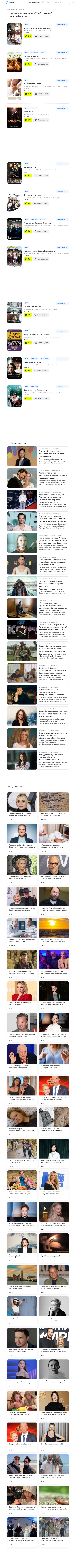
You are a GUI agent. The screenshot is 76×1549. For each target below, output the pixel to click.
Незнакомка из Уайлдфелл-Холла (39, 251)
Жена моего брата (32, 84)
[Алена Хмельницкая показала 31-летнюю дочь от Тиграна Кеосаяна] (54, 1374)
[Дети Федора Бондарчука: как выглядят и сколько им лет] (54, 870)
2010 (35, 30)
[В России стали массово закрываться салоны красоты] (54, 838)
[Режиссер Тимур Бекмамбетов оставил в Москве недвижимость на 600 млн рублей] (54, 901)
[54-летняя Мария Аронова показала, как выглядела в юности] (54, 1311)
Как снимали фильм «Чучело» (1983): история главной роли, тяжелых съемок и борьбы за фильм (53, 540)
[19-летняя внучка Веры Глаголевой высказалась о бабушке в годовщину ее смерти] (22, 1406)
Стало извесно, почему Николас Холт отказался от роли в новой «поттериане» (52, 518)
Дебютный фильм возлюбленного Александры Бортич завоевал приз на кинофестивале (52, 670)
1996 (42, 253)
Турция (59, 197)
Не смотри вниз (31, 56)
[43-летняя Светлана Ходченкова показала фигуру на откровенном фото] (54, 1216)
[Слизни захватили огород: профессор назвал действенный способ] (54, 1500)
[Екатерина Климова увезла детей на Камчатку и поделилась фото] (54, 1406)
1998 (36, 170)
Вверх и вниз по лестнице (36, 334)
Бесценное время (32, 195)
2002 (36, 365)
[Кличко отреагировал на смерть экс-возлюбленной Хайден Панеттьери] (54, 1090)
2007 (41, 225)
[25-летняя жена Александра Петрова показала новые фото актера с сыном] (22, 1090)
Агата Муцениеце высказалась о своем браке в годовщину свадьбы (53, 475)
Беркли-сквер (30, 167)
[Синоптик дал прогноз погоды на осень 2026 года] (22, 1153)
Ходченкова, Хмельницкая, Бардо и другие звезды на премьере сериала (51, 497)
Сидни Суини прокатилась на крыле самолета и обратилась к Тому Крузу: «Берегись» (53, 735)
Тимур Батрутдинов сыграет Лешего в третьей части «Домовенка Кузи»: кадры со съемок (53, 649)
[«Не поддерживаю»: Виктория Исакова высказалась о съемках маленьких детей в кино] (22, 1216)
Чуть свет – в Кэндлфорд (35, 390)
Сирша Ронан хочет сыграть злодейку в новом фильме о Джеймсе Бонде (52, 562)
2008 (38, 58)
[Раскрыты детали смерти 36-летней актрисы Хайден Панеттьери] (22, 996)
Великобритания (55, 170)
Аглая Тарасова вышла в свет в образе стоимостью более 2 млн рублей (53, 714)
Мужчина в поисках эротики (37, 28)
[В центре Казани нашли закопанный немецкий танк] (54, 1122)
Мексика (26, 88)
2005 (41, 86)
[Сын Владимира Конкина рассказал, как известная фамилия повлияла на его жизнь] (22, 1059)
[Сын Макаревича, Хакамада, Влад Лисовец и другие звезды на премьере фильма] (54, 996)
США (58, 86)
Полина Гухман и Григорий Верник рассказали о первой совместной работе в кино (53, 627)
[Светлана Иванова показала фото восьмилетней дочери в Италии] (22, 1500)
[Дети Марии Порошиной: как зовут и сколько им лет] (22, 870)
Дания (49, 30)
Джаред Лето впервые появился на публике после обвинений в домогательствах (52, 454)
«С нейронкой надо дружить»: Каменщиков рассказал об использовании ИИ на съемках (53, 605)
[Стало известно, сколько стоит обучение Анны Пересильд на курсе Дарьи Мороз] (22, 1374)
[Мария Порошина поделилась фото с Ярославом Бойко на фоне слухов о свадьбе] (54, 964)
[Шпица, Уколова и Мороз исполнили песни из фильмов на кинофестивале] (22, 1532)
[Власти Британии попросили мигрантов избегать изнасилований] (22, 1279)
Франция (57, 58)
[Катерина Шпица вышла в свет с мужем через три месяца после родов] (54, 1027)
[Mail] (7, 2)
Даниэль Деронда (32, 362)
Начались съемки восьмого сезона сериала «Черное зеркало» (52, 583)
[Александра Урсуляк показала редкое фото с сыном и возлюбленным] (22, 1248)
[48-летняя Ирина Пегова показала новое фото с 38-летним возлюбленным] (54, 1343)
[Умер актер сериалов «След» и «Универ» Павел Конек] (22, 1343)
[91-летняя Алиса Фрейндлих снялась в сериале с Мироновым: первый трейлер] (22, 964)
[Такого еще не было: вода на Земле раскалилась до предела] (54, 933)
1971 (38, 337)
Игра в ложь (29, 112)
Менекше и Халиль (33, 307)
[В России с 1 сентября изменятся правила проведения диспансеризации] (22, 933)
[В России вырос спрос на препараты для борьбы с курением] (54, 1059)
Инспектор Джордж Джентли (37, 223)
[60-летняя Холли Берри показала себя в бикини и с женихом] (54, 1469)
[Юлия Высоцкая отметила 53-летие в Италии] (54, 1437)
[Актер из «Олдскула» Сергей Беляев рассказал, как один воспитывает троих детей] (22, 1185)
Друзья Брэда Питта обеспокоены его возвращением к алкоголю (51, 692)
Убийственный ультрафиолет (16, 9)
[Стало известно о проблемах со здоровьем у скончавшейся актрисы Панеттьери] (22, 807)
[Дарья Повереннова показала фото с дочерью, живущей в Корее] (54, 1153)
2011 (36, 114)
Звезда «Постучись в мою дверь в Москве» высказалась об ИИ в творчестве (51, 757)
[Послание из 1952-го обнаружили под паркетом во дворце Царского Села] (54, 807)
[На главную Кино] (11, 2)
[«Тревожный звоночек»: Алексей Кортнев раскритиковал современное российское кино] (54, 1279)
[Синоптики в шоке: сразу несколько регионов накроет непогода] (54, 1532)
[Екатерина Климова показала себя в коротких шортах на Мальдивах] (22, 1311)
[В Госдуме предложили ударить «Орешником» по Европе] (54, 1248)
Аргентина (64, 58)
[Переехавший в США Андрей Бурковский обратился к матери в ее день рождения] (22, 838)
